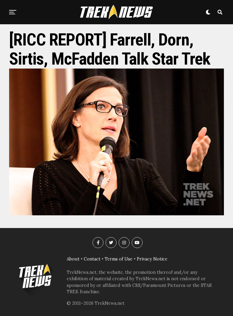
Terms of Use (119, 259)
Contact (92, 259)
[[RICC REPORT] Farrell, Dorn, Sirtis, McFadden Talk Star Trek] (116, 213)
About (73, 259)
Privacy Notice (152, 259)
